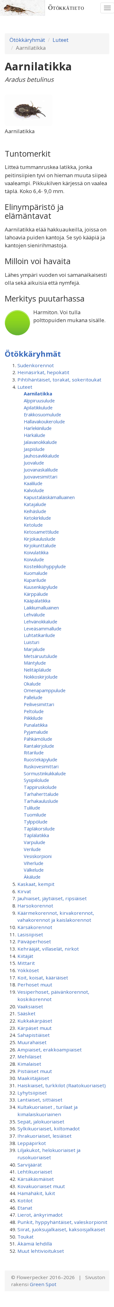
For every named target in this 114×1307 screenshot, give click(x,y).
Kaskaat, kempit (35, 884)
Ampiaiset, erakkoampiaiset (49, 1049)
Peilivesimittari (39, 704)
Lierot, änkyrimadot (40, 1215)
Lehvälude (34, 614)
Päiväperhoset (34, 941)
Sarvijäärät (29, 1164)
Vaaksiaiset (30, 1006)
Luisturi (31, 642)
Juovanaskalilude (41, 469)
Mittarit (26, 963)
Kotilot (25, 1200)
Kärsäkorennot (34, 927)
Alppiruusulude (39, 400)
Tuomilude (35, 814)
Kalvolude (34, 490)
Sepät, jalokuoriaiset (40, 1121)
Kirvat (24, 891)
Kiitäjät (25, 956)
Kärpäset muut (34, 1028)
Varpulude (34, 842)
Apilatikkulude (38, 407)
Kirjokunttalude (40, 545)
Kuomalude (36, 573)
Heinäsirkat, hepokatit (43, 372)
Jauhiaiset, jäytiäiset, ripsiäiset (52, 898)
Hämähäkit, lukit (36, 1193)
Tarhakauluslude (41, 801)
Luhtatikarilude (39, 635)
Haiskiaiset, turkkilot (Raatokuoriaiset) (61, 1085)
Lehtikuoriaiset (34, 1171)
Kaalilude (33, 483)
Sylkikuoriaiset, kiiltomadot (48, 1128)
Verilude (32, 849)
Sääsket (26, 1013)
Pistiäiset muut (34, 1071)
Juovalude (34, 462)
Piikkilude (33, 718)
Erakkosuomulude (42, 414)
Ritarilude (34, 752)
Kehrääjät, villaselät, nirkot (48, 949)
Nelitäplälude (37, 670)
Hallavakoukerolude (44, 421)
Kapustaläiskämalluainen (49, 497)
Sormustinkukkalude (45, 773)
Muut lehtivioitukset (40, 1251)
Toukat (25, 1236)
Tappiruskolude (40, 787)
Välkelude (34, 870)
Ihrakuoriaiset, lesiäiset (44, 1136)
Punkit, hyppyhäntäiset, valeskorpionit (62, 1222)
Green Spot (43, 1284)
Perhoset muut (34, 984)
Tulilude (32, 807)
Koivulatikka (36, 552)
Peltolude (34, 711)
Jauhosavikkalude (41, 455)
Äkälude (32, 877)
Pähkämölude (38, 739)
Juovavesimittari (40, 476)
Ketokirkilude (37, 518)
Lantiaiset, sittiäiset (39, 1099)
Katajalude (35, 504)
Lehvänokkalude (40, 621)
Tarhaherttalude (41, 794)
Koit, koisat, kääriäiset (42, 977)
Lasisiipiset (30, 934)
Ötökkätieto (66, 7)
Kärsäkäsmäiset (35, 1179)
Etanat (24, 1208)
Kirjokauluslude (39, 539)
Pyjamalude (36, 732)
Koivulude (34, 559)
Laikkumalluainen (41, 607)
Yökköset (28, 970)
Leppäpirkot (31, 1143)
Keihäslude (35, 511)
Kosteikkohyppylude (45, 566)
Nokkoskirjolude (41, 676)
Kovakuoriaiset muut (41, 1186)
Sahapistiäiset (33, 1035)
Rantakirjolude (39, 746)
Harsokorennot (35, 905)
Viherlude (33, 863)
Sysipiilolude (36, 780)
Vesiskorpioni (38, 856)
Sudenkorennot (35, 365)
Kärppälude (36, 594)
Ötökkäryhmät (27, 39)
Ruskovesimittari (41, 766)
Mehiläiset (29, 1056)
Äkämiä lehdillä (34, 1243)
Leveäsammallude (42, 628)
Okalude (32, 683)
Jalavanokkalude (40, 442)
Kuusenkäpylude (41, 587)
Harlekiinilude (38, 428)
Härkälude (34, 435)
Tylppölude (36, 821)
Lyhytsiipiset (32, 1092)
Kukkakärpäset (34, 1021)
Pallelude (33, 697)
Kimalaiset (29, 1064)
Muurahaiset (32, 1042)
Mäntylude (35, 663)
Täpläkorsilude (39, 828)
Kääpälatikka (37, 600)
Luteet (60, 39)
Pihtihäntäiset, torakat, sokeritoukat (59, 379)
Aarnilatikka (38, 393)
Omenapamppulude (45, 690)
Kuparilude (35, 580)
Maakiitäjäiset (33, 1078)
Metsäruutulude (40, 656)
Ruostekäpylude (40, 759)
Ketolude (33, 525)
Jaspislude (34, 449)
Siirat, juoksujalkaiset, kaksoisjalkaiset (61, 1229)
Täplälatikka (36, 835)
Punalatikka (36, 725)
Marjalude (34, 649)
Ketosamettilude (41, 532)
